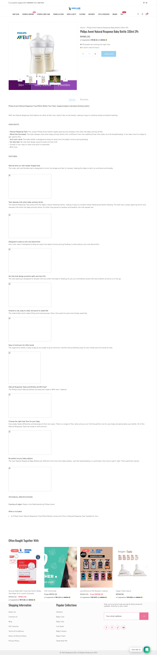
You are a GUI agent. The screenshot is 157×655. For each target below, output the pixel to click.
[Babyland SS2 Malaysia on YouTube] (147, 2)
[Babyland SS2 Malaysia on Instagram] (145, 2)
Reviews (84, 99)
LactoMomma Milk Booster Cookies (94, 591)
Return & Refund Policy (18, 636)
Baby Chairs (60, 636)
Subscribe (143, 616)
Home (82, 28)
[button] (138, 14)
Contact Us (13, 617)
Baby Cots (60, 617)
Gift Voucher (14, 626)
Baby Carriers (61, 631)
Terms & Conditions (16, 631)
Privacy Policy (14, 641)
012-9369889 (28, 3)
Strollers (59, 612)
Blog (10, 622)
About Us (12, 612)
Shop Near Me (61, 641)
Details (72, 99)
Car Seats (60, 626)
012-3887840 (39, 3)
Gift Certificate (50, 591)
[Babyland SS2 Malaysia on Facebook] (143, 2)
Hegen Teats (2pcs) (123, 591)
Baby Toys (60, 622)
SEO (95, 653)
